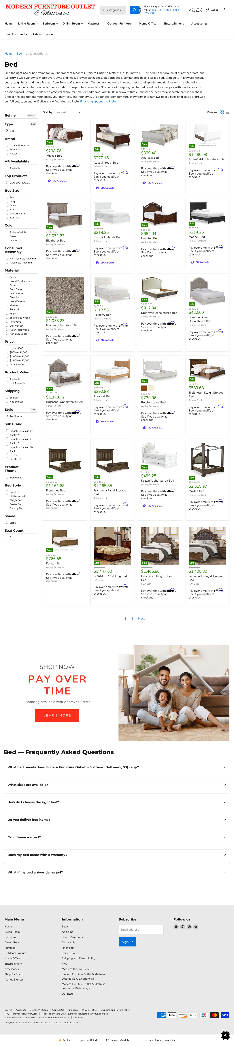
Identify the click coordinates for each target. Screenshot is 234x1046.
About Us (67, 932)
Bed (19, 53)
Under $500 (16, 348)
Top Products (16, 176)
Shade (10, 516)
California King (17, 213)
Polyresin (14, 309)
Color (9, 225)
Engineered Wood (19, 317)
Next (141, 619)
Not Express (16, 402)
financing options (37, 846)
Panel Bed (15, 492)
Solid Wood (16, 289)
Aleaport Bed (102, 396)
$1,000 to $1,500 (19, 356)
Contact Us (68, 942)
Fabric (12, 277)
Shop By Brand (15, 34)
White (13, 240)
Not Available (17, 383)
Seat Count (14, 531)
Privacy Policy (70, 953)
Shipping (12, 391)
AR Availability (17, 161)
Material (12, 270)
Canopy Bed (16, 508)
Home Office (148, 24)
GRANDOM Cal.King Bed (110, 576)
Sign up (127, 942)
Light (12, 523)
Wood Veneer (17, 301)
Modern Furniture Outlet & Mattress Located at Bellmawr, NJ (37, 1017)
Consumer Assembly (13, 250)
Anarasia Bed (150, 158)
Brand (10, 139)
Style (9, 410)
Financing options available (98, 102)
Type (9, 124)
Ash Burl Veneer (18, 334)
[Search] (134, 10)
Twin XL (14, 217)
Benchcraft (15, 459)
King (12, 201)
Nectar (13, 153)
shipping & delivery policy (201, 828)
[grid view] (221, 112)
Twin (12, 209)
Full (11, 197)
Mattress (94, 24)
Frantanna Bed (55, 491)
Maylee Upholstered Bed (62, 325)
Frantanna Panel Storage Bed (110, 492)
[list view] (226, 112)
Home (9, 24)
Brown (13, 236)
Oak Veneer (16, 326)
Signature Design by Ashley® (21, 433)
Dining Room (72, 24)
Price (9, 342)
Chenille (14, 297)
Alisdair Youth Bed (106, 163)
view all (31, 115)
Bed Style (13, 485)
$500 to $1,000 (18, 352)
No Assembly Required (22, 258)
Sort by (47, 112)
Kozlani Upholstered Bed (157, 481)
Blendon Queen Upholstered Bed (200, 319)
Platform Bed (17, 496)
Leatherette (16, 293)
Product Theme (12, 469)
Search (66, 926)
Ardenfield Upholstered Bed (207, 159)
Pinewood (15, 321)
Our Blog (67, 994)
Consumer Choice (19, 183)
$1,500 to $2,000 (19, 360)
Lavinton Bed (149, 238)
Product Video (17, 372)
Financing (68, 948)
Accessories (199, 24)
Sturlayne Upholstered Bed (159, 313)
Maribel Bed (197, 237)
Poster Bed (15, 504)
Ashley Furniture (19, 145)
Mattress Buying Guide (76, 969)
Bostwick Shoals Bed (107, 237)
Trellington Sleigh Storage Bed (206, 394)
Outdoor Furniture (119, 24)
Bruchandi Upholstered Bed (64, 402)
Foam (12, 313)
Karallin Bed (54, 564)
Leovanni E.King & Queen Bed (157, 578)
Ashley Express (42, 34)
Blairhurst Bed (55, 241)
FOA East (15, 149)
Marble (13, 305)
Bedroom (49, 24)
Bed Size (12, 191)
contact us (130, 793)
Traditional (15, 416)
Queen (13, 205)
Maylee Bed (196, 491)
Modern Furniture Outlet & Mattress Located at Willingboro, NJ (75, 1013)
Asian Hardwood (19, 330)
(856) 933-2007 (160, 10)
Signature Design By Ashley (21, 449)
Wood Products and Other (21, 283)
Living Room (26, 24)
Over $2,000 (16, 364)
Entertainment (174, 24)
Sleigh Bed (15, 500)
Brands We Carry (72, 937)
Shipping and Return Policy (78, 958)
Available (14, 168)
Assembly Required (20, 262)
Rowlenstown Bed (153, 403)
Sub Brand (13, 424)
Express (14, 397)
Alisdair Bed (54, 156)
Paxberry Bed (102, 315)
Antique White (17, 232)
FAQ (64, 963)
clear (33, 123)
